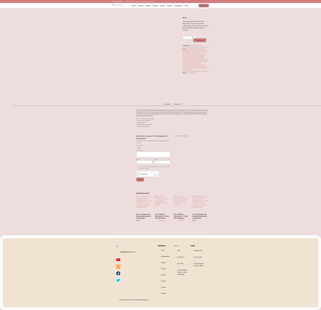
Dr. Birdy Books (191, 72)
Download (162, 220)
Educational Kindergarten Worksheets (194, 55)
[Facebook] (118, 273)
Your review (140, 150)
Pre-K (195, 45)
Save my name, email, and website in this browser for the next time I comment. (153, 167)
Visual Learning (187, 69)
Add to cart (199, 40)
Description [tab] (167, 104)
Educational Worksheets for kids (193, 60)
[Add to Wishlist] (194, 37)
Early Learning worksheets (200, 52)
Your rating (139, 145)
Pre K (201, 61)
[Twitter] (118, 280)
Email (156, 159)
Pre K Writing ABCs (195, 64)
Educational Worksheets (197, 58)
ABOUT (176, 245)
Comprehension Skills (195, 48)
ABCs (191, 45)
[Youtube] (118, 260)
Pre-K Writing (201, 68)
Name (138, 159)
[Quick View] (158, 220)
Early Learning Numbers (195, 50)
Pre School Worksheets (190, 68)
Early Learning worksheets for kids (193, 53)
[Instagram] (118, 266)
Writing (200, 45)
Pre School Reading (201, 66)
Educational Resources (190, 56)
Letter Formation (194, 61)
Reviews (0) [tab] (177, 104)
